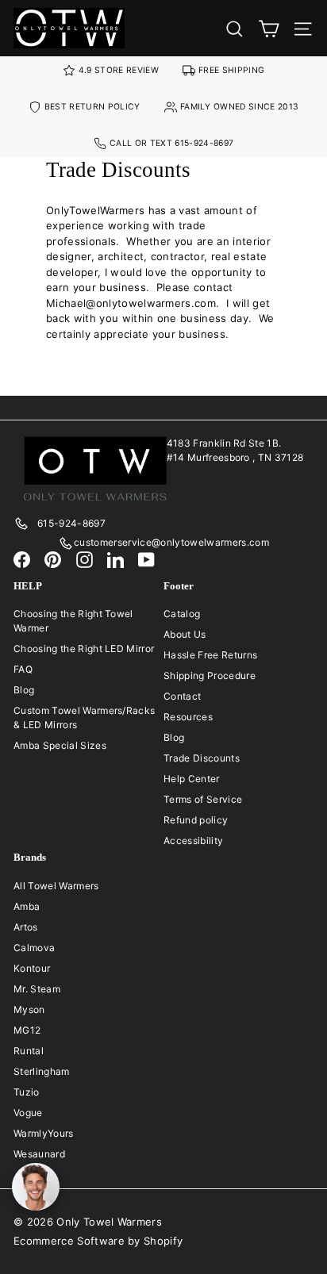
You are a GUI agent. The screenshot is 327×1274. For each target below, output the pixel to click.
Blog (23, 690)
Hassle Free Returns (210, 655)
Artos (25, 927)
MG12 (26, 1030)
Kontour (31, 968)
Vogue (28, 1113)
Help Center (192, 779)
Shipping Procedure (210, 675)
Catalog (182, 614)
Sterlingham (41, 1071)
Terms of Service (203, 799)
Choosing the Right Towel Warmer (73, 621)
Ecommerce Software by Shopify (98, 1240)
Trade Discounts (202, 758)
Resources (188, 717)
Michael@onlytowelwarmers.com (131, 303)
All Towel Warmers (56, 886)
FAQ (23, 669)
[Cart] (268, 28)
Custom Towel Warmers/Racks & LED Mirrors (84, 717)
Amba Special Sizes (59, 745)
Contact (182, 696)
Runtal (28, 1051)
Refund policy (196, 820)
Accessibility (193, 840)
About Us (185, 634)
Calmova (34, 948)
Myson (29, 1009)
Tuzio (26, 1092)
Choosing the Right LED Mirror (83, 648)
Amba (26, 906)
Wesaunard (39, 1154)
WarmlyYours (43, 1133)
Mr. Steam (36, 989)
